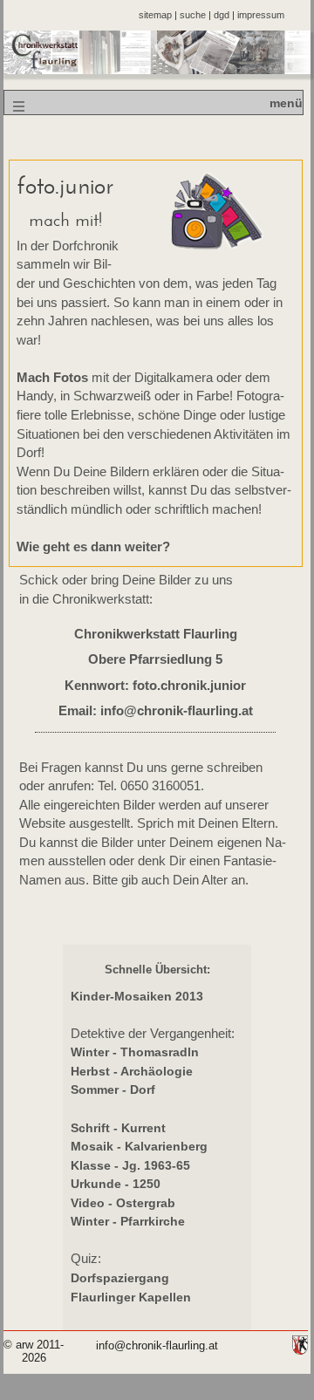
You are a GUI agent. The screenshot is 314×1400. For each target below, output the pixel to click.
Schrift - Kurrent (118, 1128)
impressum (260, 15)
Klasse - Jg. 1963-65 (130, 1165)
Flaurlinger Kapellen (131, 1297)
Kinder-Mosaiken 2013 (137, 996)
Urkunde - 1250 (115, 1184)
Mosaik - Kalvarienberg (139, 1146)
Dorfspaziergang (120, 1278)
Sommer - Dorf (113, 1089)
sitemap (155, 15)
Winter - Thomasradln (135, 1052)
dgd (221, 15)
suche (193, 15)
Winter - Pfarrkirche (128, 1221)
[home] (157, 70)
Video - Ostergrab (123, 1203)
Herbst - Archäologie (132, 1071)
